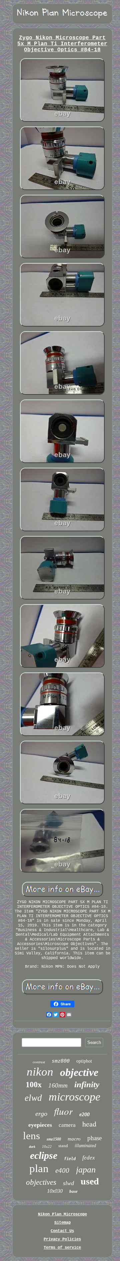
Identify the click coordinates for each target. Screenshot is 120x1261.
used (90, 1181)
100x (34, 1084)
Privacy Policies (62, 1239)
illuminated (85, 1145)
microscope (74, 1097)
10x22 (47, 1146)
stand (63, 1145)
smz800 (61, 1061)
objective (79, 1072)
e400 (62, 1170)
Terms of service (62, 1247)
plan (39, 1168)
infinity (86, 1084)
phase (94, 1138)
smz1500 (54, 1139)
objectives (41, 1182)
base (73, 1191)
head (89, 1124)
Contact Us (62, 1231)
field (70, 1158)
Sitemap (62, 1222)
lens (31, 1135)
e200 (84, 1114)
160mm (58, 1085)
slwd (68, 1183)
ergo (41, 1113)
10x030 (55, 1191)
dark (32, 1146)
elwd (33, 1098)
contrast (39, 1062)
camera (67, 1125)
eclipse (43, 1155)
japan (86, 1169)
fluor (63, 1111)
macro (74, 1138)
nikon (40, 1071)
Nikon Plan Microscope (62, 1214)
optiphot (84, 1061)
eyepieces (40, 1125)
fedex (88, 1157)
